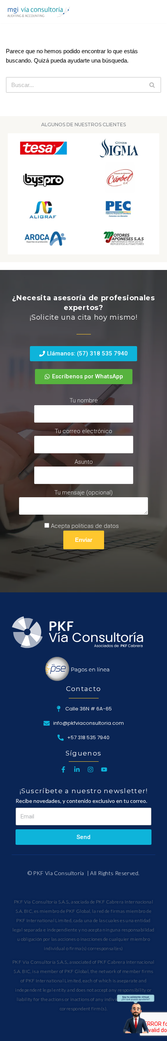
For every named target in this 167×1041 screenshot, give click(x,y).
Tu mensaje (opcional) (83, 492)
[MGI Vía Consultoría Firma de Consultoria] (38, 11)
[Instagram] (90, 769)
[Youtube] (104, 769)
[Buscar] (154, 11)
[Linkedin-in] (77, 769)
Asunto (84, 461)
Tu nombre (84, 400)
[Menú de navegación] (138, 11)
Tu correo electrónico (83, 431)
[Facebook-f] (63, 769)
